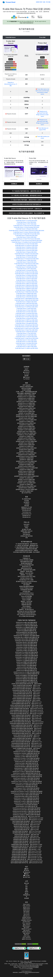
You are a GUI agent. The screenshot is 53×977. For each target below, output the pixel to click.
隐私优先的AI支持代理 (26, 568)
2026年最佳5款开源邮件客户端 (26, 657)
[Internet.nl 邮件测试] (11, 65)
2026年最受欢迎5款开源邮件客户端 (26, 634)
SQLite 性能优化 (26, 606)
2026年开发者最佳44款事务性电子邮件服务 (25, 204)
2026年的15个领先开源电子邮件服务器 (26, 778)
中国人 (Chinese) (26, 905)
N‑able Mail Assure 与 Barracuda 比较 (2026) (26, 235)
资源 (26, 497)
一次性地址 (26, 504)
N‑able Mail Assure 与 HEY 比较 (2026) (26, 268)
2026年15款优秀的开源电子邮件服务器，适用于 (26, 692)
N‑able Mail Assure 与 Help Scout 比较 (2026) (26, 272)
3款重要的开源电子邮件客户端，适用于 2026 (26, 849)
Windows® (26, 370)
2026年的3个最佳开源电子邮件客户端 (26, 763)
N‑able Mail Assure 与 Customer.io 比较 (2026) (26, 245)
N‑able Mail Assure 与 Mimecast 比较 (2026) (26, 303)
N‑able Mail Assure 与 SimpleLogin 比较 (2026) (26, 325)
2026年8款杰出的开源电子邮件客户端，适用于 (27, 690)
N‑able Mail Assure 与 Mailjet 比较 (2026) (26, 293)
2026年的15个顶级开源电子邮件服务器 (26, 765)
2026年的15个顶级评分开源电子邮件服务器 (26, 768)
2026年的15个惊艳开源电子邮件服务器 (26, 791)
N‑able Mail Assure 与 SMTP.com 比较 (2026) (26, 320)
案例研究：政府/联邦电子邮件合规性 (26, 570)
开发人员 (26, 522)
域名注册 (26, 505)
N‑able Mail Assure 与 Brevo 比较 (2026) (26, 237)
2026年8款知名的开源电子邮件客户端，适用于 (26, 697)
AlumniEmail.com (26, 510)
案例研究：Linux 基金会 (26, 575)
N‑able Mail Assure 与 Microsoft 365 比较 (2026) (26, 300)
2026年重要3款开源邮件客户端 (26, 664)
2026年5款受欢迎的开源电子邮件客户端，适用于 (26, 707)
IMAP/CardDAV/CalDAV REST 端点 (26, 576)
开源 (26, 537)
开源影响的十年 (26, 558)
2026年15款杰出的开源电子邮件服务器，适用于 (26, 688)
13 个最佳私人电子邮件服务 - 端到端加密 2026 (26, 195)
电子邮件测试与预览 (26, 583)
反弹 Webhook (26, 534)
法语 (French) (27, 914)
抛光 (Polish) (26, 927)
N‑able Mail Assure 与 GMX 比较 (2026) (26, 260)
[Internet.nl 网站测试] (10, 63)
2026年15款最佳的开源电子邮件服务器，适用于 (26, 715)
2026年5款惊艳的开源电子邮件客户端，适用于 (26, 746)
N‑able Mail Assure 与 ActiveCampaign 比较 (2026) (26, 227)
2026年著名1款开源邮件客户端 (26, 650)
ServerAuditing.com (26, 514)
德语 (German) (26, 916)
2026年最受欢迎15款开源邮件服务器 (26, 632)
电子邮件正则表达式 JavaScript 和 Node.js (26, 581)
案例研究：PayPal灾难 (26, 601)
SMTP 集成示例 (26, 385)
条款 (26, 890)
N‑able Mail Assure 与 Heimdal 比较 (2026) (26, 270)
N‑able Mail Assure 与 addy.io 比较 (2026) (26, 346)
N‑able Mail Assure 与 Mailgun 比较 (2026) (26, 290)
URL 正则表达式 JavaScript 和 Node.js (26, 614)
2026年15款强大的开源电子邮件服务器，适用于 (26, 712)
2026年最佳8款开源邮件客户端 (26, 624)
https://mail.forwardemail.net (26, 22)
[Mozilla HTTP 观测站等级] (10, 67)
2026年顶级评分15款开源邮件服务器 (26, 675)
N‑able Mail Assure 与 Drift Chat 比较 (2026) (26, 249)
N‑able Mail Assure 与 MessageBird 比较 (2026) (26, 298)
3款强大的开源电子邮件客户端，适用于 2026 (26, 853)
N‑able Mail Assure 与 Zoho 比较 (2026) (26, 345)
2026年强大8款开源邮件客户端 (26, 667)
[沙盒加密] (28, 97)
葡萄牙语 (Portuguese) (26, 929)
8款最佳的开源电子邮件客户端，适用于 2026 (26, 856)
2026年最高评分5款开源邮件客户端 (26, 637)
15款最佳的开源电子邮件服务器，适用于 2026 (26, 854)
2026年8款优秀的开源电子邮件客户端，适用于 (26, 693)
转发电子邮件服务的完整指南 (26, 586)
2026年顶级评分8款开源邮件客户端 (26, 677)
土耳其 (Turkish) (26, 936)
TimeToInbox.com (26, 512)
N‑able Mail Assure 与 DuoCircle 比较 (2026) (26, 250)
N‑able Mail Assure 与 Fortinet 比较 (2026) (26, 257)
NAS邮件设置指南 (26, 390)
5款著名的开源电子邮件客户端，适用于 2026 (26, 836)
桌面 (27, 375)
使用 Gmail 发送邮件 (26, 388)
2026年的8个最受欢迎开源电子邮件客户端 (26, 773)
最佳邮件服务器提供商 (26, 563)
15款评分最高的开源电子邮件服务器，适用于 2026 (26, 821)
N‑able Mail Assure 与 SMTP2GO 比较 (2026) (26, 321)
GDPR (26, 891)
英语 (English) (26, 911)
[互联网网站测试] (19, 948)
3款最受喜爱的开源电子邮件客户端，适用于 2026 (26, 846)
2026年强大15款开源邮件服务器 (26, 665)
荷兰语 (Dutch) (26, 910)
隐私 (44, 2)
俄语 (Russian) (26, 930)
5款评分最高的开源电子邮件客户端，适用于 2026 (26, 823)
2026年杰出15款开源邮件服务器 (26, 642)
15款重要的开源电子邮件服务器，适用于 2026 (26, 848)
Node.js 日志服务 (26, 599)
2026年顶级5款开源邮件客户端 (26, 674)
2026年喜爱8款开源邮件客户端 (26, 660)
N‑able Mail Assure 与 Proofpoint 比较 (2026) (27, 315)
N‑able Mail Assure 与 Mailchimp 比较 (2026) (27, 285)
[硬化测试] (10, 61)
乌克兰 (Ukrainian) (26, 937)
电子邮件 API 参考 (26, 529)
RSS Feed (27, 877)
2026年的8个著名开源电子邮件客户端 (26, 790)
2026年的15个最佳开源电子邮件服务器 (26, 761)
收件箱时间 (26, 502)
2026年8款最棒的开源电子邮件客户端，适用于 (26, 703)
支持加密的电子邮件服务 (26, 589)
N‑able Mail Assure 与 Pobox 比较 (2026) (26, 310)
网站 (11, 59)
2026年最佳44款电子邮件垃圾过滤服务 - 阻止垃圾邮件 (26, 213)
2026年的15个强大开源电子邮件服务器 (26, 758)
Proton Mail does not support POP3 (43, 128)
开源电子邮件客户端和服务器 (26, 620)
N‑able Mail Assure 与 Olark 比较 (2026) (26, 308)
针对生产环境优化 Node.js (26, 588)
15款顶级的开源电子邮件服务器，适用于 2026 (26, 857)
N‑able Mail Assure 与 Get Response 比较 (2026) (26, 263)
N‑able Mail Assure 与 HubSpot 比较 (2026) (26, 275)
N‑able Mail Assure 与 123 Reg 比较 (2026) (26, 220)
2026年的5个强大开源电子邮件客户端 (26, 806)
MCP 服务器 (26, 584)
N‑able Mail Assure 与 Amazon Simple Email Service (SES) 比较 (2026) (26, 230)
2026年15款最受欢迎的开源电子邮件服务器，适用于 (26, 725)
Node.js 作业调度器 (26, 598)
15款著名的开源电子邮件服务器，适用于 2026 (26, 834)
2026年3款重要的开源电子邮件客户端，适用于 (26, 710)
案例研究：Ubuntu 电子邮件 (26, 573)
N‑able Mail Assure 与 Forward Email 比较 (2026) (26, 258)
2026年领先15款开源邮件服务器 (26, 639)
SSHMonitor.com (26, 515)
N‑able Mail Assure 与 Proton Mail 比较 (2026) (26, 316)
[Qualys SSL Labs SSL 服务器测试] (10, 69)
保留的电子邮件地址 (26, 509)
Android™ (27, 372)
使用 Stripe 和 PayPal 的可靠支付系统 (26, 611)
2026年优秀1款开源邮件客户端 (26, 647)
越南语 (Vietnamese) (26, 939)
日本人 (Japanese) (26, 923)
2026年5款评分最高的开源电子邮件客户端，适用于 (26, 723)
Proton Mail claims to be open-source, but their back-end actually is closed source (42, 91)
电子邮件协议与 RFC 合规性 (26, 580)
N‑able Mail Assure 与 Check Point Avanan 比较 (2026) (26, 239)
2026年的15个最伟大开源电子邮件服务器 (26, 795)
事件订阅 (26, 883)
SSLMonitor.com (26, 517)
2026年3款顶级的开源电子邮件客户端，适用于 (26, 720)
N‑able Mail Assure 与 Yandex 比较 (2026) (26, 341)
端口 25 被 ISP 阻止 (26, 493)
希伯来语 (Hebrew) (26, 917)
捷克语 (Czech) (26, 907)
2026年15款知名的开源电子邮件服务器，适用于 (26, 695)
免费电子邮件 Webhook (26, 531)
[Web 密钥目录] (28, 145)
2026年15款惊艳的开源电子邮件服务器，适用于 (26, 698)
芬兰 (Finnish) (26, 913)
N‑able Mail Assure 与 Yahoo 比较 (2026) (26, 340)
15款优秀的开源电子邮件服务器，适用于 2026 (26, 831)
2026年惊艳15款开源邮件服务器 (26, 652)
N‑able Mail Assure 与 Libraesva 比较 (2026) (26, 282)
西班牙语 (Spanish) (26, 931)
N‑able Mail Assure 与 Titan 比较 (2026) (26, 333)
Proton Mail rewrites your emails (43, 137)
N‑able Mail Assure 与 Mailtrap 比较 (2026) (26, 295)
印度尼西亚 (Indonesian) (26, 920)
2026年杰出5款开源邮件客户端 (26, 644)
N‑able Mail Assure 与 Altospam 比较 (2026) (26, 229)
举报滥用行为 (26, 895)
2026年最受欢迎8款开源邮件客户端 (26, 680)
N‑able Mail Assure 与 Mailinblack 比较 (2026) (26, 292)
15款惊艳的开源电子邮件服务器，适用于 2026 (26, 838)
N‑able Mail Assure (10, 42)
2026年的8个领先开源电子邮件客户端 (26, 780)
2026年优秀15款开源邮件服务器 (26, 645)
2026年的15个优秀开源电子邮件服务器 (26, 785)
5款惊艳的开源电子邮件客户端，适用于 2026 (26, 839)
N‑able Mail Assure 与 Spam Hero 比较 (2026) (26, 326)
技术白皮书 (26, 524)
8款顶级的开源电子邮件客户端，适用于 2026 (26, 859)
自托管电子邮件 (26, 532)
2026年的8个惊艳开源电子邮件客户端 (26, 793)
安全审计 (26, 526)
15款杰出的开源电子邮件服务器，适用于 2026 (26, 828)
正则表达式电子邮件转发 (26, 536)
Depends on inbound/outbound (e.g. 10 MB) (10, 84)
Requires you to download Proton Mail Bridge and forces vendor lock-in (42, 113)
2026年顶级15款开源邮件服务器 (27, 625)
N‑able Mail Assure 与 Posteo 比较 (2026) (26, 311)
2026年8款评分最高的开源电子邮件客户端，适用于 (26, 730)
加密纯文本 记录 (26, 507)
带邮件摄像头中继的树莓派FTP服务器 (26, 393)
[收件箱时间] (27, 108)
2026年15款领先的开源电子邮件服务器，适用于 (26, 685)
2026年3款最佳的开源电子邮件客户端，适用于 (26, 717)
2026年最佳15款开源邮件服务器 (26, 622)
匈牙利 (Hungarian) (26, 918)
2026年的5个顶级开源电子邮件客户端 (26, 813)
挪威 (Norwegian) (26, 926)
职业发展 (26, 898)
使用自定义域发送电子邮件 (26, 386)
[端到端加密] (28, 137)
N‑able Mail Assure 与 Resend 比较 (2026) (26, 318)
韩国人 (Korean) (26, 924)
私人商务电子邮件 (26, 499)
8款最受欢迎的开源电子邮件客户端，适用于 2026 (26, 819)
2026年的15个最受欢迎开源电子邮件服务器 (26, 771)
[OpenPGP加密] (29, 142)
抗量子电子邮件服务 (26, 603)
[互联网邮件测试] (34, 948)
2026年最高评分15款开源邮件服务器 (26, 635)
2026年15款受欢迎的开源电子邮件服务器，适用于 (26, 705)
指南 (26, 383)
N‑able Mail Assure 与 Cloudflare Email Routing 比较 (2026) (26, 242)
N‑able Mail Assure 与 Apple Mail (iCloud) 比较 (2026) (26, 234)
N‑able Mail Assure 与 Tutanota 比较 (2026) (26, 336)
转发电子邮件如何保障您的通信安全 (26, 613)
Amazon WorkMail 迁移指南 (26, 560)
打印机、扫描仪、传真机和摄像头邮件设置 (26, 391)
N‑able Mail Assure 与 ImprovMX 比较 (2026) (26, 277)
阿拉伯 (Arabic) (26, 904)
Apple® (26, 369)
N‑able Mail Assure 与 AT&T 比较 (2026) (26, 224)
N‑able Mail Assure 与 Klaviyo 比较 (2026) (26, 280)
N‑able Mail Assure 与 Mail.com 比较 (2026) (26, 283)
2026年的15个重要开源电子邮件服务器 (26, 755)
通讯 (27, 869)
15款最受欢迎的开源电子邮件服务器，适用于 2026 (26, 818)
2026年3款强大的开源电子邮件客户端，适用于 (26, 713)
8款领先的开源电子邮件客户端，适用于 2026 (26, 826)
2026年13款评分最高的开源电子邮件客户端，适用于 (26, 683)
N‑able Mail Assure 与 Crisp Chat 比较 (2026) (26, 244)
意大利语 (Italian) (26, 921)
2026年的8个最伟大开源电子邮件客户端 (26, 796)
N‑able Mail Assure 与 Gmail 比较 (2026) (26, 265)
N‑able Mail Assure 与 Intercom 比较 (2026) (26, 278)
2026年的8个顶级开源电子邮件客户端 (26, 766)
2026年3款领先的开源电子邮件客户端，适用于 (26, 687)
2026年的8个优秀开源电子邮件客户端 (26, 786)
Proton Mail (42, 43)
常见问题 (27, 359)
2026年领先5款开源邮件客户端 (26, 640)
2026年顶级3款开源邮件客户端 (26, 630)
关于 (26, 885)
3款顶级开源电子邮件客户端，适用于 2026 (26, 816)
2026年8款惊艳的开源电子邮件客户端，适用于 (26, 700)
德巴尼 (26, 893)
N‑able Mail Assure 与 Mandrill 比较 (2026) (26, 297)
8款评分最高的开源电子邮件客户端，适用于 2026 (26, 862)
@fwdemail (27, 872)
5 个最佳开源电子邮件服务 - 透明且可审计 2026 (26, 200)
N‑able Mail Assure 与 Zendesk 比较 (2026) (26, 343)
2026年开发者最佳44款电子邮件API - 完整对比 (26, 209)
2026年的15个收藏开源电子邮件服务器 (26, 751)
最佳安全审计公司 (26, 566)
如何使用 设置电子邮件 (26, 395)
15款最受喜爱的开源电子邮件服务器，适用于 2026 (26, 844)
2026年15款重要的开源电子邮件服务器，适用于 (26, 708)
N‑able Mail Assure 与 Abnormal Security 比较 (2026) (27, 225)
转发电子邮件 (14, 21)
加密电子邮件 (39, 2)
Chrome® (27, 377)
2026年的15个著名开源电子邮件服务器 (26, 788)
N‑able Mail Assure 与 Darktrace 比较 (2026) (26, 247)
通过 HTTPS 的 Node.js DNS (26, 594)
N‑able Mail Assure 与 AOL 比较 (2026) (26, 222)
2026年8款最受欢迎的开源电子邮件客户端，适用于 (26, 727)
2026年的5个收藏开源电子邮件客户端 (26, 753)
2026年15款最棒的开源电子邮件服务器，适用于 (26, 702)
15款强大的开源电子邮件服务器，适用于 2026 (26, 851)
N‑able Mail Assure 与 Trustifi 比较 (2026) (26, 335)
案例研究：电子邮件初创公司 (26, 609)
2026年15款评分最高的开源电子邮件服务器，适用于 (26, 722)
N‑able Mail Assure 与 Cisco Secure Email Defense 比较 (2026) (26, 240)
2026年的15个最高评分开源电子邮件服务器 (26, 775)
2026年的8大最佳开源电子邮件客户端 (26, 750)
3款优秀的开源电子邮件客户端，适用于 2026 (26, 833)
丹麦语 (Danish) (26, 908)
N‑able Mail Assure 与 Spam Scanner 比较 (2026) (26, 328)
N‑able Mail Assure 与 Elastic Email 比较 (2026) (26, 253)
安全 (26, 886)
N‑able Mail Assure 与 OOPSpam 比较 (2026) (26, 307)
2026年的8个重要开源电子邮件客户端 (26, 756)
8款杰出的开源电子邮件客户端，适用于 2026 (26, 829)
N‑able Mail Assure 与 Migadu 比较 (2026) (26, 302)
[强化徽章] (26, 955)
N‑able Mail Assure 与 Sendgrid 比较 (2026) (26, 323)
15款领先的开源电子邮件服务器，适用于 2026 (26, 824)
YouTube (27, 875)
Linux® (27, 374)
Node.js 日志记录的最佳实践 (27, 565)
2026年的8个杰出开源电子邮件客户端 (26, 783)
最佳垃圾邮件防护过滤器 (26, 561)
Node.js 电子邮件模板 (26, 596)
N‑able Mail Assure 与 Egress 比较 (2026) (26, 252)
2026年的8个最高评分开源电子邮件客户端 (26, 776)
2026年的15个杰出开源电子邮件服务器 (26, 781)
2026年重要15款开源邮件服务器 (26, 662)
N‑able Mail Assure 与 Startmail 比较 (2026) (26, 331)
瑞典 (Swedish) (26, 933)
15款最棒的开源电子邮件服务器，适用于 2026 (26, 841)
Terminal (27, 379)
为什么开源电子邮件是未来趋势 (26, 616)
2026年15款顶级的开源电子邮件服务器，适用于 (26, 718)
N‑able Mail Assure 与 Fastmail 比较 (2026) (26, 255)
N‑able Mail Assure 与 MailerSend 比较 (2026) (26, 287)
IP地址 (26, 527)
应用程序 (26, 367)
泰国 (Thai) (26, 934)
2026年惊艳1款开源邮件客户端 (26, 654)
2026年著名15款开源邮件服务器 (26, 649)
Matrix (27, 874)
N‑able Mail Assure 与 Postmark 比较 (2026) (26, 313)
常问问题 (48, 2)
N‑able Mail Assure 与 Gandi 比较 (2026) (27, 262)
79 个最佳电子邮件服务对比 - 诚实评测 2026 (26, 191)
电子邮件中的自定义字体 (26, 578)
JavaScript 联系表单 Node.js (26, 593)
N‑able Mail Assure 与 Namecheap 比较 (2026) (26, 305)
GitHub (27, 870)
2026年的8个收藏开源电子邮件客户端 (26, 799)
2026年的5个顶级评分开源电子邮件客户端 (26, 770)
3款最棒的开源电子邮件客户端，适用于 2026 (26, 843)
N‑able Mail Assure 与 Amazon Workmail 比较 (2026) (26, 232)
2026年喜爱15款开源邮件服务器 (26, 659)
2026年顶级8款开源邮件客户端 (26, 627)
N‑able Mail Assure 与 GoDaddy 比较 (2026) (26, 267)
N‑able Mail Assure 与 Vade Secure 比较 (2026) (26, 338)
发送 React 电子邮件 (26, 608)
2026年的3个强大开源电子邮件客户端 (26, 760)
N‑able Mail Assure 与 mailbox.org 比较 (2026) (26, 348)
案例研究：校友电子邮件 (26, 571)
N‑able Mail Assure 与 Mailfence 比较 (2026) (26, 288)
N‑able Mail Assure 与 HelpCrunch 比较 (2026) (26, 273)
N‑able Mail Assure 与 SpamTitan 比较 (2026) (26, 330)
